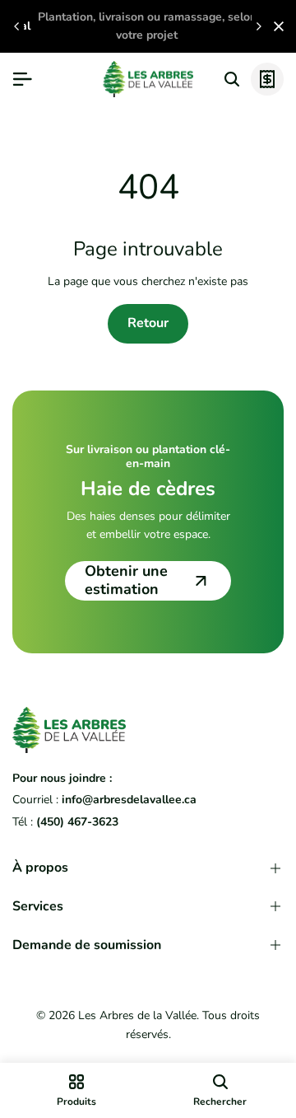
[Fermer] (275, 26)
